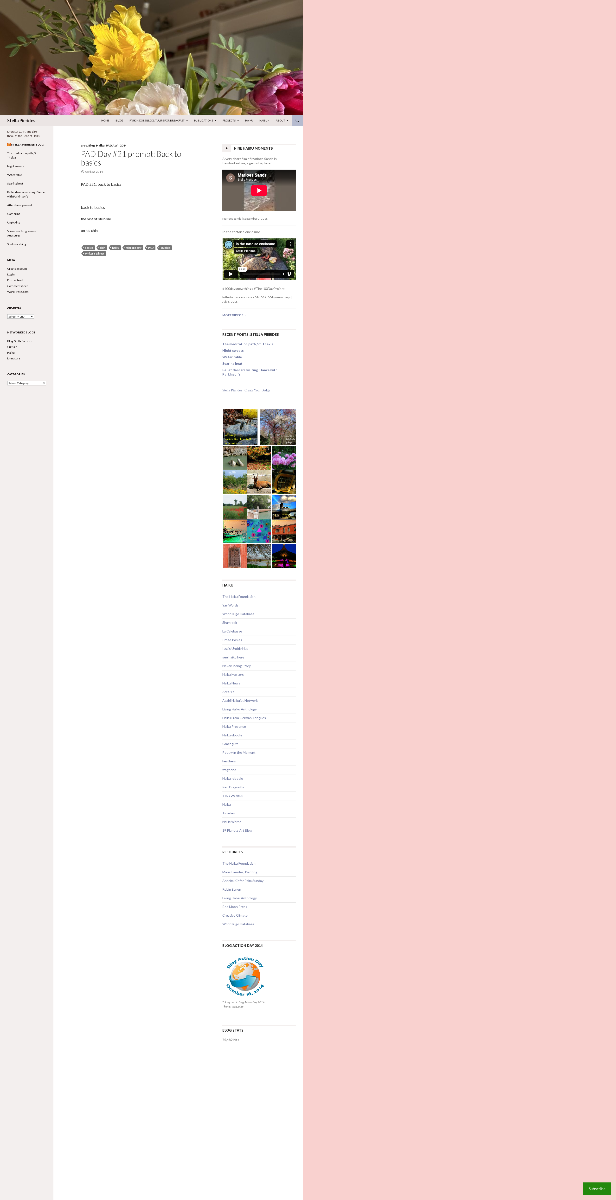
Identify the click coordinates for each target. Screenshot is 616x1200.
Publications (203, 120)
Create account (17, 268)
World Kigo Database (238, 614)
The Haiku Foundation (239, 596)
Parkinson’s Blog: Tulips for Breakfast (157, 120)
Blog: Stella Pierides (19, 341)
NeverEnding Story (236, 666)
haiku (115, 247)
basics (89, 247)
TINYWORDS (232, 796)
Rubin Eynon (231, 889)
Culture (12, 347)
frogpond (229, 770)
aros (84, 145)
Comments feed (17, 286)
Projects (229, 120)
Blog (119, 120)
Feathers (229, 761)
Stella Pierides (21, 120)
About (280, 120)
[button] (240, 427)
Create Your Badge (257, 390)
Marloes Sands (231, 218)
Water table (232, 357)
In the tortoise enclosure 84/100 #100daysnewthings (256, 297)
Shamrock (229, 622)
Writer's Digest (94, 253)
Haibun (264, 120)
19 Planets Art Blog (237, 830)
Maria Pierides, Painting (239, 872)
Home (105, 120)
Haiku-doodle (232, 735)
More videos (234, 315)
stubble (165, 247)
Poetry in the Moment (239, 752)
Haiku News (231, 683)
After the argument (19, 205)
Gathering (13, 214)
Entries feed (15, 280)
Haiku (249, 120)
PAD (151, 247)
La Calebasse (232, 631)
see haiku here (233, 657)
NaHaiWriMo (231, 822)
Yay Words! (231, 605)
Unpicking (13, 222)
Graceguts (230, 744)
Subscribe (597, 1188)
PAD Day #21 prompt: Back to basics (131, 158)
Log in (11, 274)
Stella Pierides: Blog (27, 144)
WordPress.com (18, 292)
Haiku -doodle (232, 778)
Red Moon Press (234, 907)
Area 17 (228, 692)
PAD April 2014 (116, 145)
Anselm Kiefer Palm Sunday (242, 881)
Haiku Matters (233, 674)
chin (102, 247)
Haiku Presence (234, 726)
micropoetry (133, 247)
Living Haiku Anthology (239, 709)
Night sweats (233, 350)
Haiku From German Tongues (244, 718)
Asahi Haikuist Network (240, 700)
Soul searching (16, 244)
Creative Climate (235, 915)
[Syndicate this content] (9, 144)
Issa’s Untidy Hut (235, 648)
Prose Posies (232, 640)
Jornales (228, 813)
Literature (13, 358)
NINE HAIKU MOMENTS (253, 148)
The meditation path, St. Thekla (247, 344)
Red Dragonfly (233, 787)
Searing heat (232, 363)
